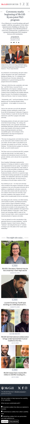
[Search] (23, 4)
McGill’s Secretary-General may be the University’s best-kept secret (15, 269)
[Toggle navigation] (27, 4)
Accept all (5, 421)
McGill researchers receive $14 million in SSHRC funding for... (15, 374)
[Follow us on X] (19, 388)
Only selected (14, 421)
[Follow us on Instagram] (26, 388)
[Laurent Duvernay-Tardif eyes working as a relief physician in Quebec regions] (15, 286)
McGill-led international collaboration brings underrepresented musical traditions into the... (15, 339)
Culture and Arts (14, 334)
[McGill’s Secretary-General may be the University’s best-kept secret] (15, 252)
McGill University (20, 392)
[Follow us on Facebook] (23, 388)
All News (15, 265)
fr (20, 4)
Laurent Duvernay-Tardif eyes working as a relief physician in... (15, 304)
